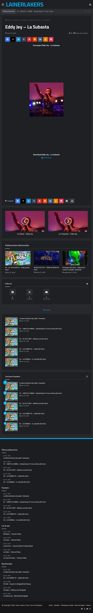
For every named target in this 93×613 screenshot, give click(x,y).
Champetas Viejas (26, 20)
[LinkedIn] (18, 39)
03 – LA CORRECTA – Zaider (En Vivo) (31, 348)
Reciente (46, 310)
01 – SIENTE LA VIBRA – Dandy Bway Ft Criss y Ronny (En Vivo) (39, 11)
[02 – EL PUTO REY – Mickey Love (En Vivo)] (11, 342)
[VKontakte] (40, 39)
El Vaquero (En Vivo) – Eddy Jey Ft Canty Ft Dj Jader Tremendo (73, 268)
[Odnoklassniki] (45, 39)
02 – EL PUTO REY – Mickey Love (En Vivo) (33, 338)
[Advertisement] (46, 66)
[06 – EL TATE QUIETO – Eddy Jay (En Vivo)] (18, 258)
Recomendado (80, 605)
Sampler (57, 605)
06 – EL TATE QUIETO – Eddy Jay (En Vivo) (17, 268)
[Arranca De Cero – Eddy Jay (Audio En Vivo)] (46, 258)
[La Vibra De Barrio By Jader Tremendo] (11, 321)
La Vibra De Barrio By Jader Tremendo (32, 318)
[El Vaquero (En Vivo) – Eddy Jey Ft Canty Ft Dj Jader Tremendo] (75, 258)
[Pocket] (51, 39)
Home (51, 605)
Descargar (47, 158)
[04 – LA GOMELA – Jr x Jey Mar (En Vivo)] (11, 362)
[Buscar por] (90, 5)
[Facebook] (7, 39)
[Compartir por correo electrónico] (66, 201)
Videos (88, 605)
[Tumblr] (24, 39)
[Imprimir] (72, 201)
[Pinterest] (29, 39)
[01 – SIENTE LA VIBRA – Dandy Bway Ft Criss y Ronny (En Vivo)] (11, 331)
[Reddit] (34, 39)
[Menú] (3, 5)
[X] (13, 39)
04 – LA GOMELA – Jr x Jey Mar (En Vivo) (32, 359)
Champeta (15, 20)
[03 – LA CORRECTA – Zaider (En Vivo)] (11, 352)
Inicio (9, 20)
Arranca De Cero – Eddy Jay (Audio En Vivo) (46, 268)
